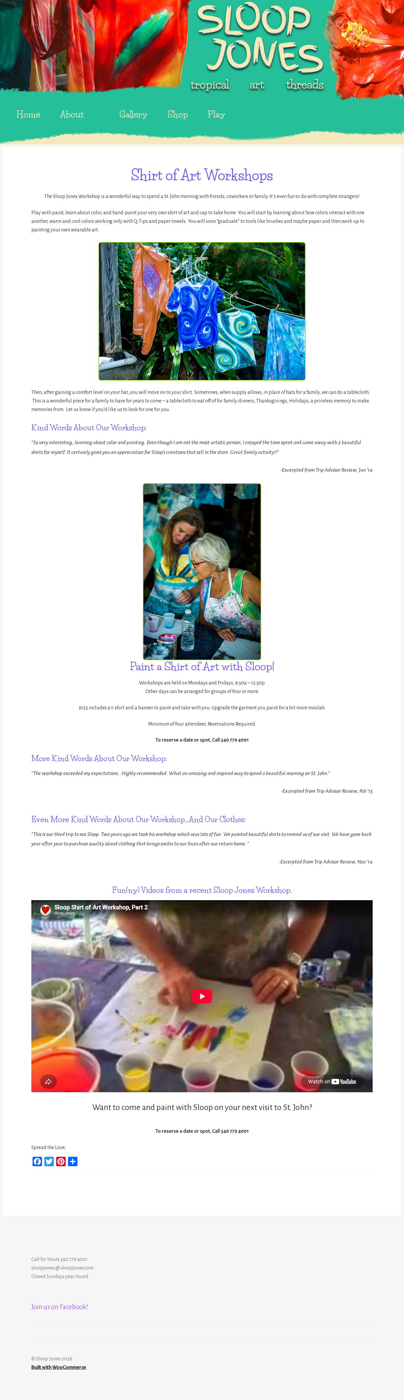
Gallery (133, 114)
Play (217, 114)
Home (28, 114)
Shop (178, 114)
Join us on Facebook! (59, 1307)
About (72, 114)
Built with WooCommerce (58, 1367)
